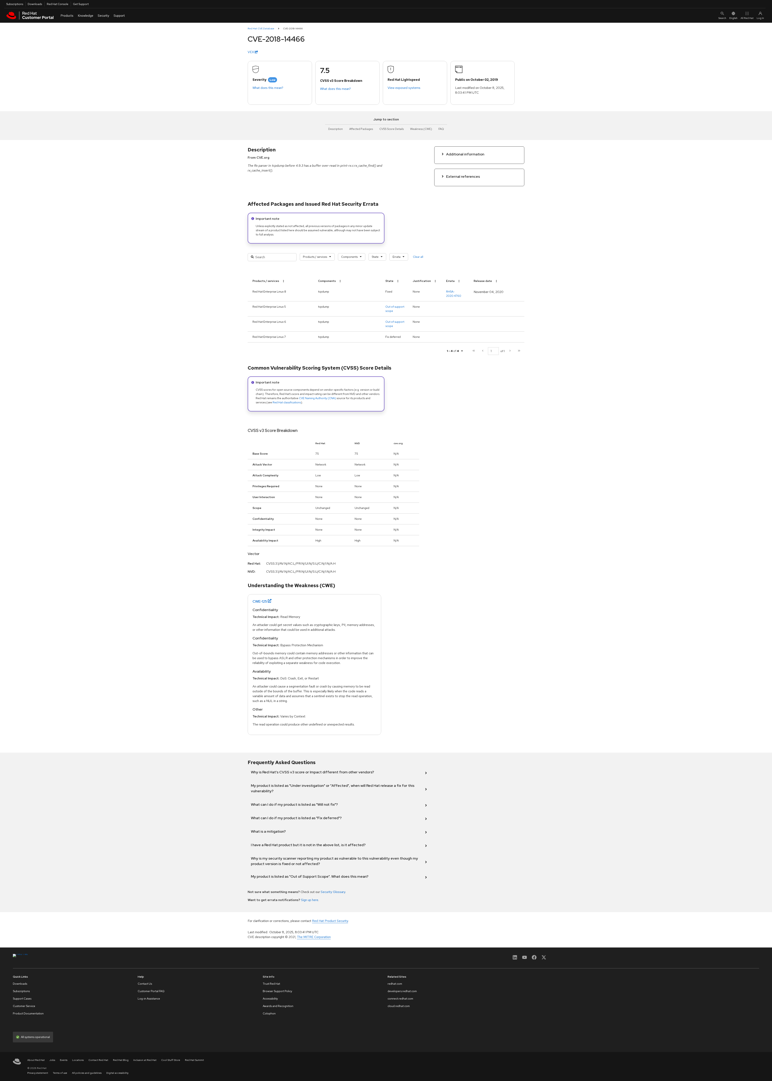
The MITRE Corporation (314, 937)
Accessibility (270, 998)
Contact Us (145, 983)
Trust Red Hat (271, 983)
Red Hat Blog (120, 1060)
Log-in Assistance (149, 998)
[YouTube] (524, 959)
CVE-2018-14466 (293, 28)
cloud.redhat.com (399, 1006)
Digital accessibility (117, 1073)
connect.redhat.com (400, 998)
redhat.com (395, 983)
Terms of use (60, 1073)
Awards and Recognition (278, 1006)
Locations (78, 1060)
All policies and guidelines (87, 1073)
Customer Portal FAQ (151, 991)
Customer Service (24, 1006)
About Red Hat (36, 1060)
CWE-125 (260, 601)
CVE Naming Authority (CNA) (317, 398)
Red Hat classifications (287, 402)
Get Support (81, 4)
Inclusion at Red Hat (144, 1060)
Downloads (35, 4)
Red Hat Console (57, 4)
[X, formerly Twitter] (543, 959)
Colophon (269, 1013)
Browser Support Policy (277, 991)
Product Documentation (28, 1013)
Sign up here (309, 900)
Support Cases (22, 998)
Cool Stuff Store (170, 1060)
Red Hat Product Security (330, 921)
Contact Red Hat (98, 1060)
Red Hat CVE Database (261, 28)
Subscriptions (14, 4)
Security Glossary (333, 892)
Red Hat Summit (194, 1060)
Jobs (52, 1060)
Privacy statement (37, 1073)
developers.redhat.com (402, 991)
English (733, 18)
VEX (251, 52)
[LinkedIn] (514, 959)
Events (63, 1060)
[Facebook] (534, 959)
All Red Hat (747, 18)
